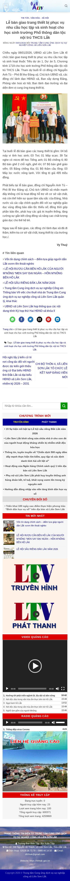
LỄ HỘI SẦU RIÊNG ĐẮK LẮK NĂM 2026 (30, 282)
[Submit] (64, 405)
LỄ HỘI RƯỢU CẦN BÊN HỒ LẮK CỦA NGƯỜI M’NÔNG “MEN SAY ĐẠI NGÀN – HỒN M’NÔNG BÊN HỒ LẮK (33, 273)
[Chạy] (7, 688)
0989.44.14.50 (45, 850)
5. (20, 710)
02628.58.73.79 (27, 850)
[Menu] (5, 6)
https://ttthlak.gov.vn (40, 860)
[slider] (61, 722)
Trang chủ (8, 329)
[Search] (66, 6)
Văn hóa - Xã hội (40, 18)
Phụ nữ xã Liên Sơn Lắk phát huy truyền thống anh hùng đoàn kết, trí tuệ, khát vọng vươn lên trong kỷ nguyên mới (35, 480)
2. (28, 699)
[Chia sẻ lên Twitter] (30, 319)
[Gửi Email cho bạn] (39, 319)
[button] (35, 666)
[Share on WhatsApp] (12, 319)
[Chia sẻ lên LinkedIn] (57, 319)
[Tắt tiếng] (57, 688)
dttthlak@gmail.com (35, 854)
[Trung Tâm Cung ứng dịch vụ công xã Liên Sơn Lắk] (35, 6)
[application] (35, 666)
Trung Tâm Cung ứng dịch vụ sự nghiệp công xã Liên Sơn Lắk (43, 44)
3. (12, 703)
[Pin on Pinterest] (48, 319)
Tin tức (25, 18)
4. (27, 706)
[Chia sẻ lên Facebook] (21, 319)
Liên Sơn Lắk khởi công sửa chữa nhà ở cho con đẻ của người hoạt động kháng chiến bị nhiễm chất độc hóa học (35, 442)
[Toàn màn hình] (63, 688)
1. (29, 695)
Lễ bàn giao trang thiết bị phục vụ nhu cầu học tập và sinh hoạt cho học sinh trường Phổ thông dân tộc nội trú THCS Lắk (35, 346)
